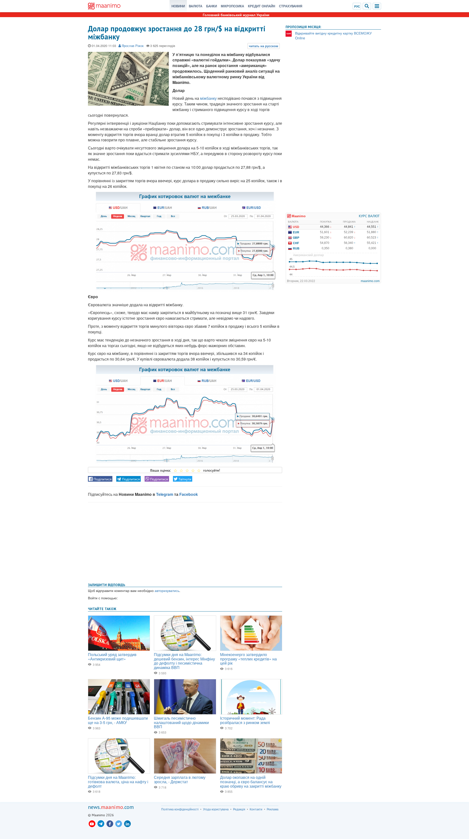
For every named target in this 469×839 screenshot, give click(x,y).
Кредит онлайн (261, 6)
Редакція (239, 809)
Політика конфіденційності (180, 809)
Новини (178, 6)
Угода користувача (216, 809)
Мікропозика (232, 6)
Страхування (290, 6)
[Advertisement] (185, 541)
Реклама (272, 809)
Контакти (256, 809)
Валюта (195, 6)
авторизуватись (167, 590)
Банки (211, 6)
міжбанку (208, 98)
